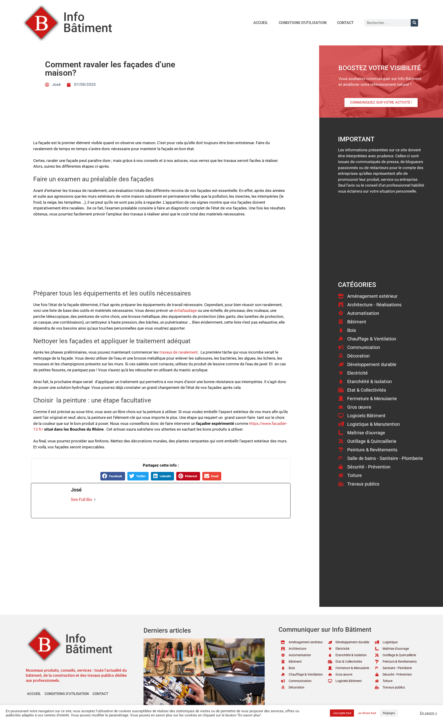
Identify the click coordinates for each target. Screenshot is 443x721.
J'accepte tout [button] (342, 713)
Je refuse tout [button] (367, 713)
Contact (345, 23)
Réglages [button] (389, 713)
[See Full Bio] (95, 499)
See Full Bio (81, 499)
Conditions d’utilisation (302, 23)
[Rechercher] (414, 23)
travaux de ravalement (178, 352)
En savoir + (428, 713)
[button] (112, 476)
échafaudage (185, 310)
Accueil (260, 23)
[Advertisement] (160, 255)
